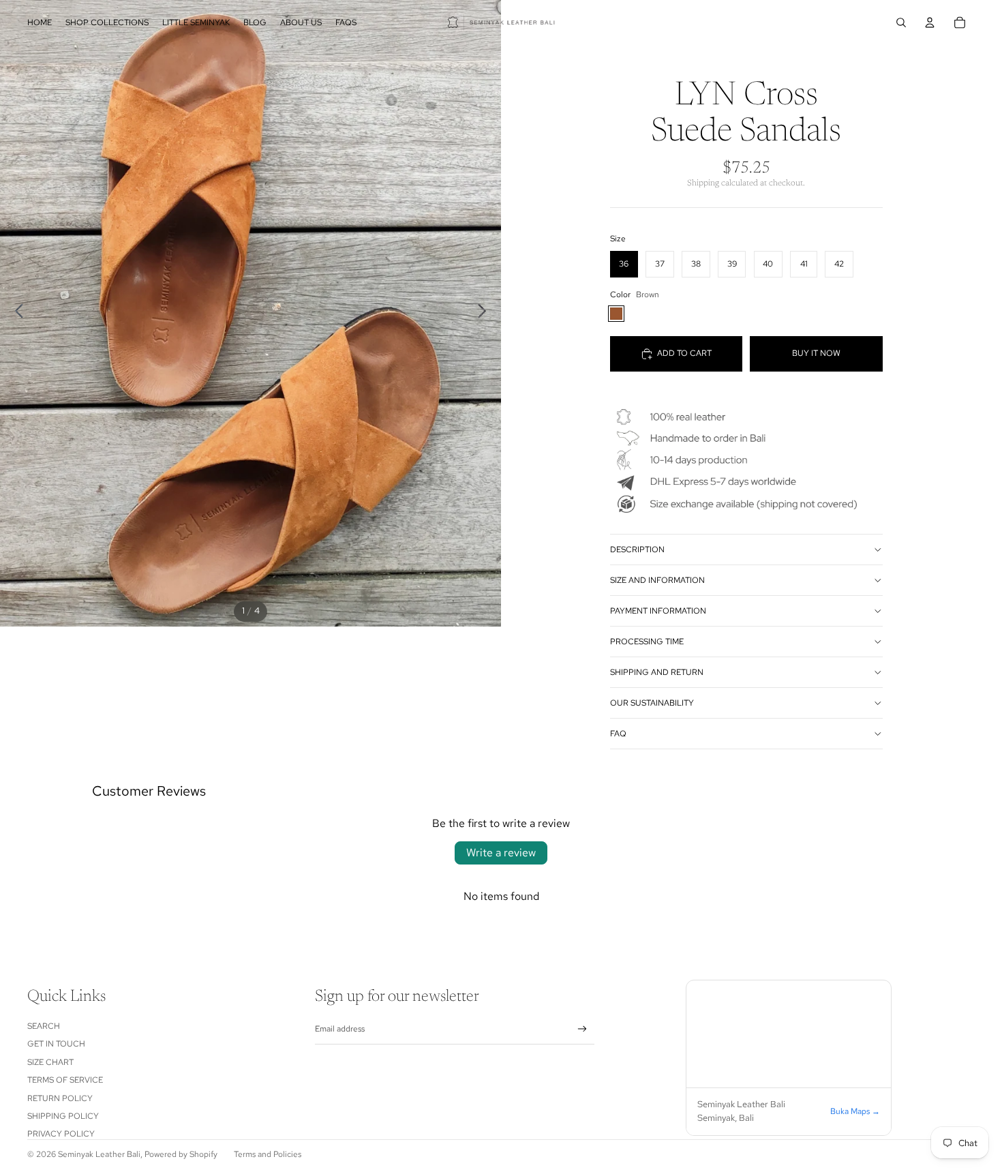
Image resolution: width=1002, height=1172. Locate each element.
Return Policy (60, 1098)
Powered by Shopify (181, 1154)
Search (43, 1026)
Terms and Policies (267, 1154)
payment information (658, 610)
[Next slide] (485, 313)
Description (637, 549)
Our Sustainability (652, 702)
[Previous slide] (15, 313)
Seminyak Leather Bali (99, 1154)
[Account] (930, 22)
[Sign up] (582, 1029)
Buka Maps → (855, 1111)
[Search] (901, 22)
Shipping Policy (63, 1116)
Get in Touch (56, 1043)
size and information (657, 580)
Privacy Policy (61, 1133)
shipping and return (656, 672)
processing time (647, 641)
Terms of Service (65, 1080)
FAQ (618, 733)
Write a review (501, 852)
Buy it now (816, 353)
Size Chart (50, 1062)
